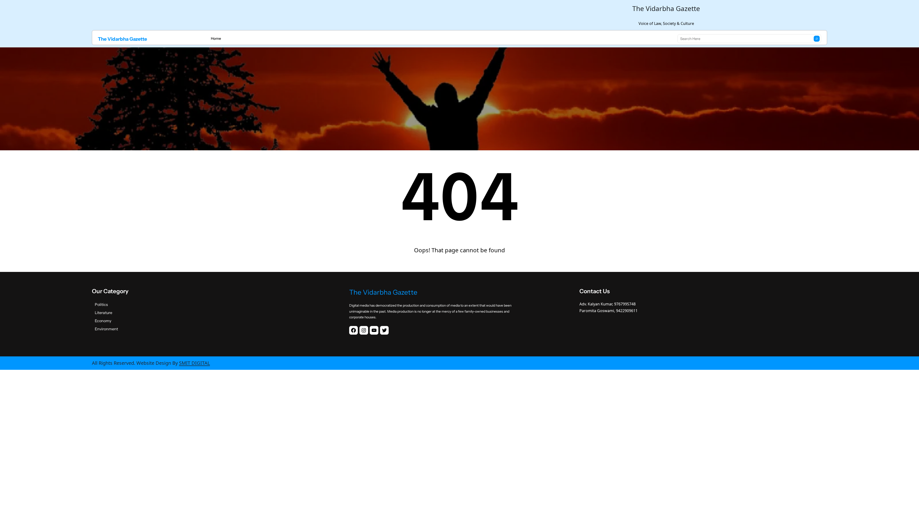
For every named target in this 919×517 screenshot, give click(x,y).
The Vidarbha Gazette (122, 39)
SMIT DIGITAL (194, 363)
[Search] (817, 38)
